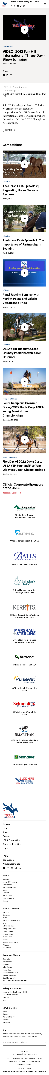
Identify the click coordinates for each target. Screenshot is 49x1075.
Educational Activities (10, 995)
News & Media (10, 1008)
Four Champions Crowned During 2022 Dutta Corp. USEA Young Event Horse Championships (23, 409)
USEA (5, 87)
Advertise (6, 1022)
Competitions (8, 46)
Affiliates (6, 893)
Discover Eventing (12, 844)
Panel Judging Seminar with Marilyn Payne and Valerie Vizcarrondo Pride (21, 298)
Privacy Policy (32, 1054)
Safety (5, 1000)
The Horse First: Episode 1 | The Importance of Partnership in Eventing (23, 244)
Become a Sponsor (11, 493)
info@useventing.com (25, 1064)
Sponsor (6, 901)
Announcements (11, 864)
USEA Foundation (11, 840)
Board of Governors (10, 882)
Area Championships (10, 942)
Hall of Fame (7, 895)
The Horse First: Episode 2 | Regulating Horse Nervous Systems (21, 190)
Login (5, 848)
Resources (8, 860)
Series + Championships (11, 920)
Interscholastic (8, 937)
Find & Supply (26, 1068)
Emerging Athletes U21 (11, 972)
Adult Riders (7, 967)
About (6, 876)
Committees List (9, 898)
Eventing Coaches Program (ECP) (15, 992)
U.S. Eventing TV (11, 91)
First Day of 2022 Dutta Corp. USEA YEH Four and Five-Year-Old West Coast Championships (24, 465)
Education (6, 182)
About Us (6, 879)
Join (5, 828)
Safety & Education (12, 988)
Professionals (7, 962)
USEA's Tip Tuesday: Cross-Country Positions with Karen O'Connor (22, 353)
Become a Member (12, 955)
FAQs (5, 856)
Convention (7, 959)
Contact (7, 836)
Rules (5, 918)
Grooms (5, 964)
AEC (4, 923)
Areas (5, 890)
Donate (6, 824)
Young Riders (7, 970)
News (5, 1011)
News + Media (20, 87)
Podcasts (6, 1020)
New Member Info (9, 978)
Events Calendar (11, 909)
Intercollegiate (8, 934)
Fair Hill (8, 130)
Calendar (6, 912)
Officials (6, 290)
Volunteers (6, 945)
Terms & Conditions (19, 1054)
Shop (5, 832)
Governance (7, 885)
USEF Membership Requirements (15, 981)
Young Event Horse (10, 399)
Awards (5, 939)
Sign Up (6, 1030)
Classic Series (8, 931)
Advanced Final (8, 926)
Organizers (7, 948)
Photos (5, 1014)
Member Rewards (9, 975)
